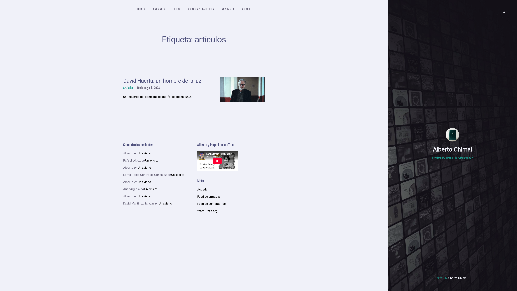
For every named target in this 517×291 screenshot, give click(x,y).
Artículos (128, 88)
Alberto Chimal (452, 149)
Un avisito (144, 153)
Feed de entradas (209, 196)
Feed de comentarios (211, 203)
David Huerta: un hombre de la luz (162, 81)
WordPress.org (207, 211)
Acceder (203, 189)
